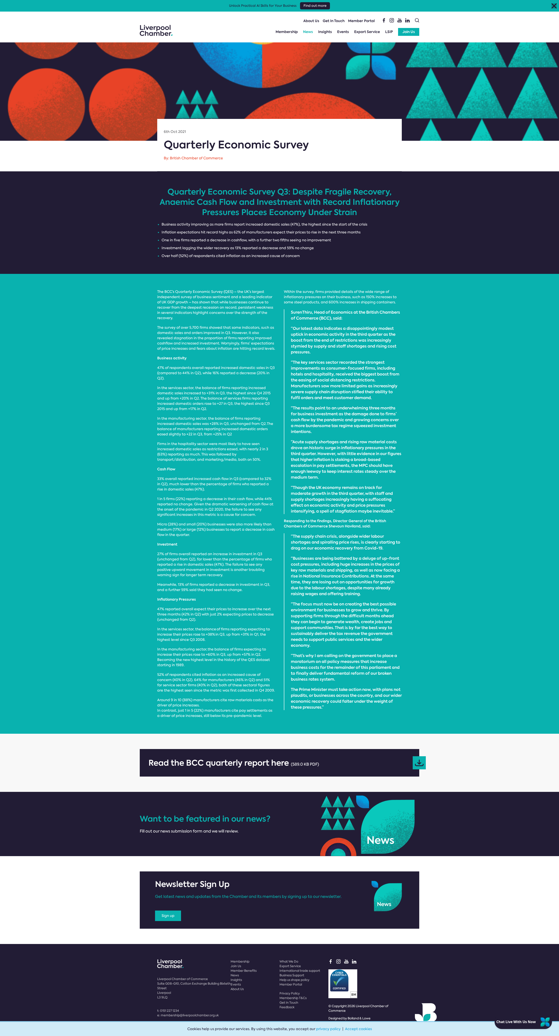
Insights (325, 31)
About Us (311, 20)
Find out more (315, 5)
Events (343, 31)
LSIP (389, 31)
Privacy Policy (290, 993)
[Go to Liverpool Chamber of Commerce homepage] (156, 30)
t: (168, 1011)
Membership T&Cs (293, 998)
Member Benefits (244, 971)
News (308, 31)
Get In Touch (334, 20)
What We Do (289, 961)
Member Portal (361, 20)
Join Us (408, 31)
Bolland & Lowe (359, 1018)
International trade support (300, 971)
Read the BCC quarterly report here (233, 762)
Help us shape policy (294, 980)
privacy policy (328, 1029)
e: (188, 1015)
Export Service (367, 31)
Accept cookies (358, 1029)
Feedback (287, 1007)
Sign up (168, 915)
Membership (287, 31)
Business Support (292, 975)
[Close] (554, 6)
